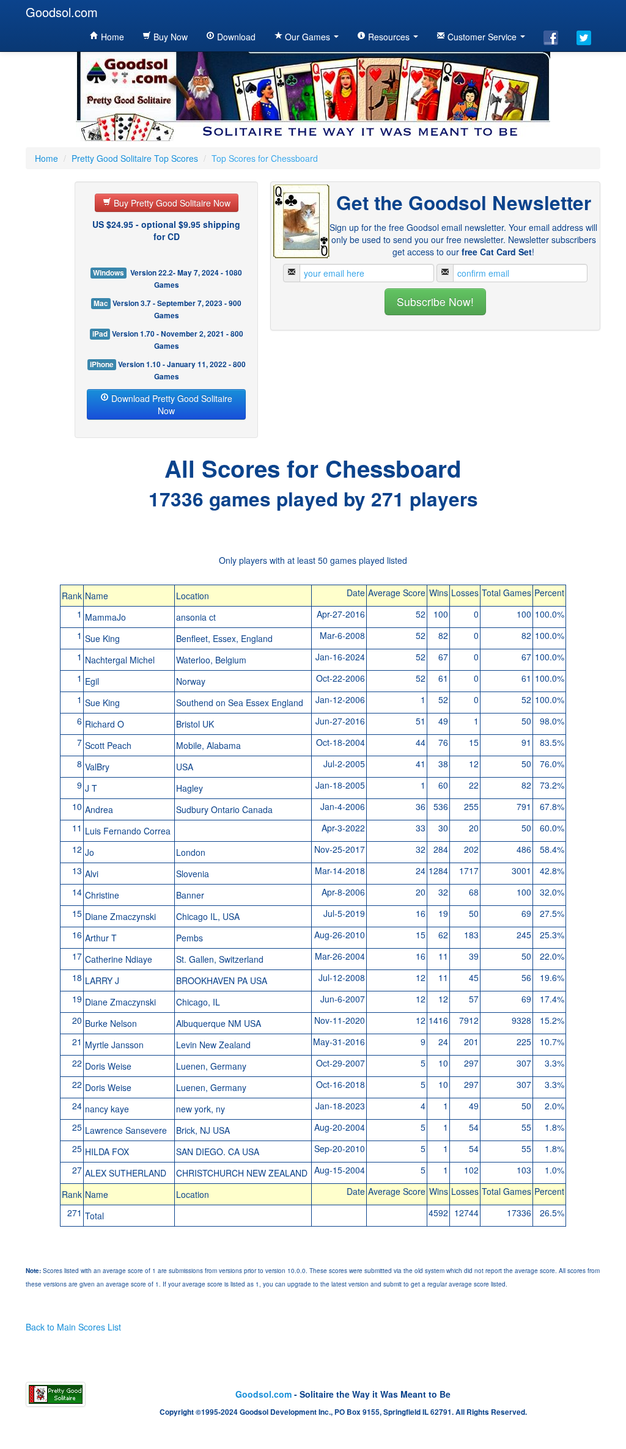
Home (111, 37)
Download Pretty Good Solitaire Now (170, 404)
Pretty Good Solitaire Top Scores (135, 158)
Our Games (307, 37)
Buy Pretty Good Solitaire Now (170, 203)
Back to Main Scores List (73, 1327)
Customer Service (482, 37)
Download (235, 37)
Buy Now (169, 37)
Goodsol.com (62, 12)
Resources (389, 37)
